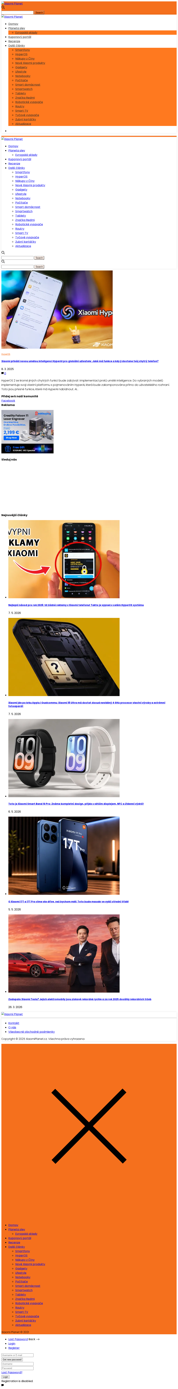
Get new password (12, 1359)
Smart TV (21, 111)
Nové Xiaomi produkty (30, 63)
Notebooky (22, 76)
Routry (19, 106)
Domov (13, 24)
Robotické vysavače (29, 102)
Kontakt (13, 1023)
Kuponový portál (19, 37)
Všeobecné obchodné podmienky (31, 1032)
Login (11, 1344)
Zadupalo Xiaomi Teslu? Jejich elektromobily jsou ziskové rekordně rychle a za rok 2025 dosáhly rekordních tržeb (79, 999)
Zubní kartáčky (25, 119)
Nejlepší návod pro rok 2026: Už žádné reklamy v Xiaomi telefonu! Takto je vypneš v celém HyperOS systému (76, 605)
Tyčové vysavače (27, 115)
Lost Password (18, 1339)
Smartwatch (24, 89)
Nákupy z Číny (25, 59)
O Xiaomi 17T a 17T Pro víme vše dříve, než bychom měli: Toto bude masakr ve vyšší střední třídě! (68, 901)
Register (14, 1348)
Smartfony (22, 50)
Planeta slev (16, 28)
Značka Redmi (25, 98)
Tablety (20, 93)
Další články (16, 46)
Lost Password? (11, 1372)
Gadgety (21, 67)
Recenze (14, 41)
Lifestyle (20, 72)
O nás (12, 1027)
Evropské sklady (26, 33)
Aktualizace (23, 124)
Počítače (21, 80)
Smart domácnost (27, 85)
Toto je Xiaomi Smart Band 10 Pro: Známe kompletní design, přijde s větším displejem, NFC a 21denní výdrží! (76, 804)
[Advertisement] (89, 486)
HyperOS (21, 54)
